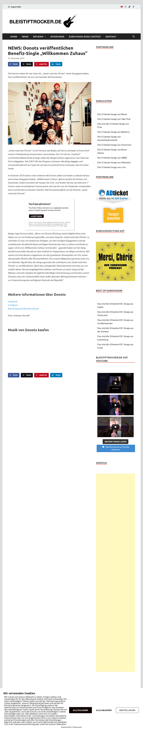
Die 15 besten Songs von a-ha (111, 167)
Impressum (77, 727)
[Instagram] (125, 6)
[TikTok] (129, 6)
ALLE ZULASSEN (80, 710)
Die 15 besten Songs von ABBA (112, 157)
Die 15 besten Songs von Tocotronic (114, 144)
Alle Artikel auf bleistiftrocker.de (23, 308)
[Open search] (134, 36)
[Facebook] (133, 6)
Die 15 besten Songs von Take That (113, 119)
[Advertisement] (115, 573)
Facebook (12, 301)
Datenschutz (66, 727)
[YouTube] (121, 6)
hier (65, 226)
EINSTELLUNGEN (127, 710)
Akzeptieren (36, 216)
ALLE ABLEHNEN (104, 710)
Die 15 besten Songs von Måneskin (114, 162)
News (25, 36)
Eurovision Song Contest (85, 36)
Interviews (57, 36)
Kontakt (111, 36)
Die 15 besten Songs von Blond (112, 114)
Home (13, 36)
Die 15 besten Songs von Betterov (113, 131)
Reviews (38, 36)
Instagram (13, 305)
